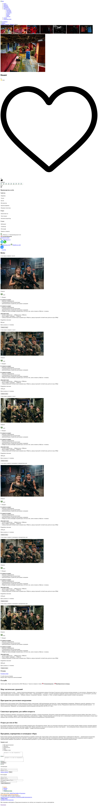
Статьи (5, 17)
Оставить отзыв (4, 673)
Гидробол (8, 10)
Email (2, 781)
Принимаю (3, 804)
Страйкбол (6, 7)
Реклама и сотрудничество (7, 799)
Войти (10, 772)
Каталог (5, 788)
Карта (4, 3)
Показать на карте (5, 237)
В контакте (22, 793)
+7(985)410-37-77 (6, 239)
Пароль (2, 770)
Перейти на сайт (16, 245)
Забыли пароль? (4, 772)
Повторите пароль (5, 780)
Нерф (7, 15)
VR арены (8, 11)
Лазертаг (5, 5)
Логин (2, 769)
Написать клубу (6, 245)
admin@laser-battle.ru (15, 793)
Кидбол (8, 14)
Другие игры (6, 8)
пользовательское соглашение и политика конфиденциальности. (16, 797)
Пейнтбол (5, 6)
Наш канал (5, 798)
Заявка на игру (4, 327)
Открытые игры (7, 19)
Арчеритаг (9, 12)
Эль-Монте (4, 21)
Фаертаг (8, 16)
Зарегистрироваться (5, 783)
